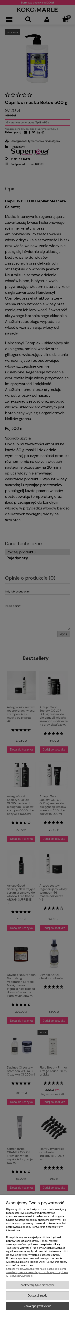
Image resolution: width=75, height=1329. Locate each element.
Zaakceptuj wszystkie (37, 1306)
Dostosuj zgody (37, 1295)
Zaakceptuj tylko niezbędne (37, 1285)
